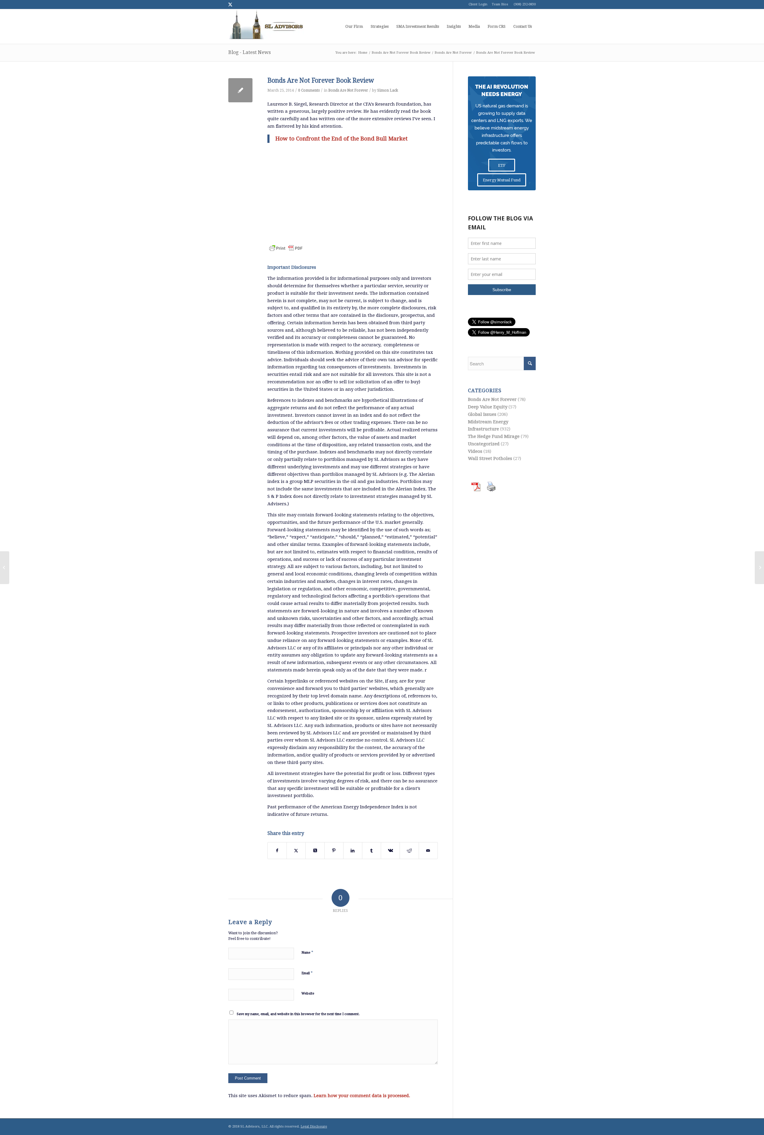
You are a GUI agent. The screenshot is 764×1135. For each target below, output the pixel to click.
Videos (475, 451)
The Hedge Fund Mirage (494, 436)
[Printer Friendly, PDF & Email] (285, 244)
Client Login (478, 4)
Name (307, 952)
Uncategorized (484, 444)
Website (307, 993)
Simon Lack (387, 90)
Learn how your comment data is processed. (362, 1095)
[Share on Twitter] (296, 850)
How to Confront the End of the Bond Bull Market (341, 138)
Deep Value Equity (487, 407)
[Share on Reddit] (409, 850)
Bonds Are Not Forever (348, 90)
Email (307, 973)
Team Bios (500, 4)
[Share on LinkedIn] (353, 850)
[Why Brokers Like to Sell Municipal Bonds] (4, 567)
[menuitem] (354, 26)
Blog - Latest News (249, 52)
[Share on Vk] (390, 850)
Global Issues (482, 414)
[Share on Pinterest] (334, 850)
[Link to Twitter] (230, 4)
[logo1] (266, 26)
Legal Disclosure (314, 1126)
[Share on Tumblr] (371, 850)
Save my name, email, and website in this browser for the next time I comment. (298, 1014)
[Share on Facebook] (277, 850)
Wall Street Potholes (490, 458)
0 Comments (309, 90)
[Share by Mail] (428, 850)
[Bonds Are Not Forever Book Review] (240, 90)
